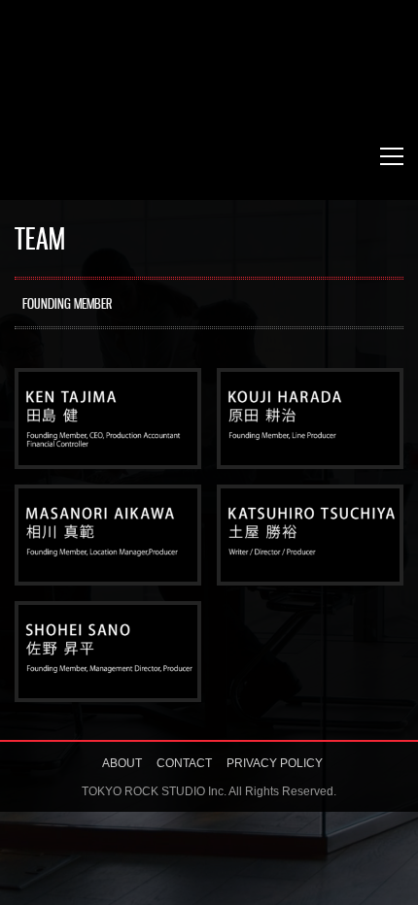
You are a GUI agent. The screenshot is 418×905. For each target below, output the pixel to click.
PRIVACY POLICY (274, 763)
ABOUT (122, 763)
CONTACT (184, 763)
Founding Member (67, 305)
